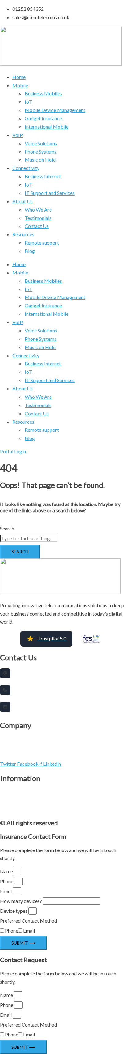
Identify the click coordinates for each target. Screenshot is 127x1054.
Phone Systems (40, 151)
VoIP (17, 135)
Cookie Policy (11, 800)
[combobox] (28, 538)
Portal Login (9, 756)
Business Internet (43, 176)
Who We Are (38, 209)
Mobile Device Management (55, 110)
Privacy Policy (11, 792)
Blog (30, 251)
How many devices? (21, 901)
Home (19, 77)
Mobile (20, 85)
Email (6, 891)
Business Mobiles (43, 93)
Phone (6, 881)
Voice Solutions (41, 143)
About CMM (10, 739)
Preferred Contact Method (28, 921)
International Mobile (46, 127)
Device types (13, 911)
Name (6, 871)
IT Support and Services (50, 193)
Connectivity (25, 168)
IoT (28, 102)
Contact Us (37, 226)
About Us (22, 201)
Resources (23, 234)
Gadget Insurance (43, 118)
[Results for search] (63, 544)
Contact (6, 809)
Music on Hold (40, 160)
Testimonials (38, 218)
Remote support (42, 242)
